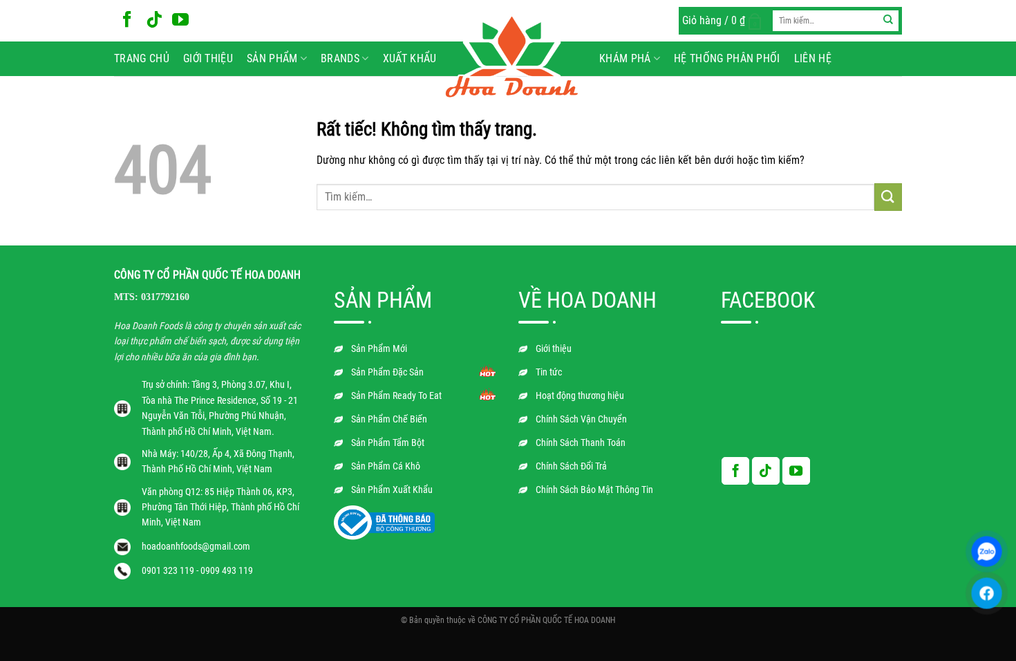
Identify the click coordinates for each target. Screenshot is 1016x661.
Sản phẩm (272, 58)
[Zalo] (986, 551)
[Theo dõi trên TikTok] (154, 20)
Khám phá (625, 58)
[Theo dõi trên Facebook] (127, 20)
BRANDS (340, 58)
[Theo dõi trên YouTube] (180, 20)
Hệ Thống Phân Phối (727, 58)
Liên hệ (812, 58)
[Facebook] (986, 593)
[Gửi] (888, 20)
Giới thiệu (208, 58)
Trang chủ (141, 58)
